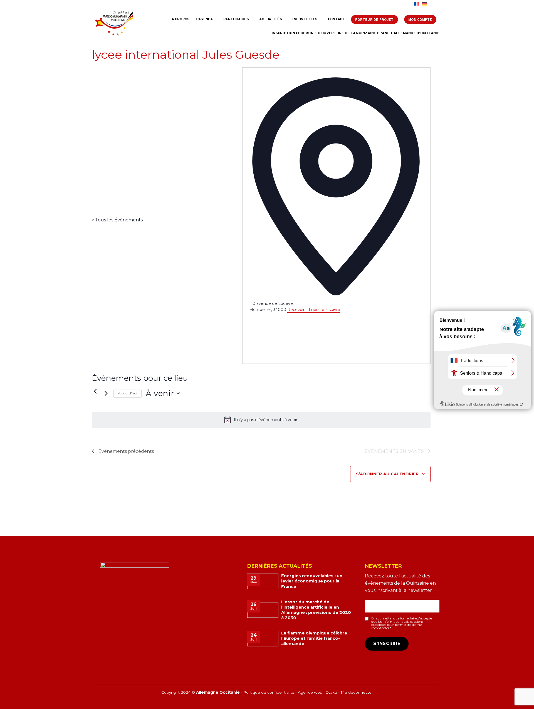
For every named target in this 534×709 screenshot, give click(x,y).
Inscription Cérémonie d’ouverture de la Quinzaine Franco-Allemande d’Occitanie (355, 33)
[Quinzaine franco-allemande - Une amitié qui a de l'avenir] (114, 23)
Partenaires (236, 19)
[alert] (261, 420)
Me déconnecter (357, 692)
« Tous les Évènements (117, 220)
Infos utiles (304, 19)
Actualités (270, 19)
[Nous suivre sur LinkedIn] (408, 4)
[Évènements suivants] (106, 393)
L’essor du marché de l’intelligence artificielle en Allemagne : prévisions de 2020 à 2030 (316, 609)
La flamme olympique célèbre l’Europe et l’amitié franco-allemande (314, 638)
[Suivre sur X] (403, 4)
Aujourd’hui (127, 393)
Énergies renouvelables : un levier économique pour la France (311, 581)
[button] (434, 4)
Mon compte (420, 20)
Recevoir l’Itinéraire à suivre (313, 309)
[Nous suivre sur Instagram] (398, 4)
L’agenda (204, 19)
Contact (336, 19)
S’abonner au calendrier (387, 473)
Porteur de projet (374, 20)
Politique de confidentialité (268, 692)
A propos (180, 19)
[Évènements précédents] (95, 391)
